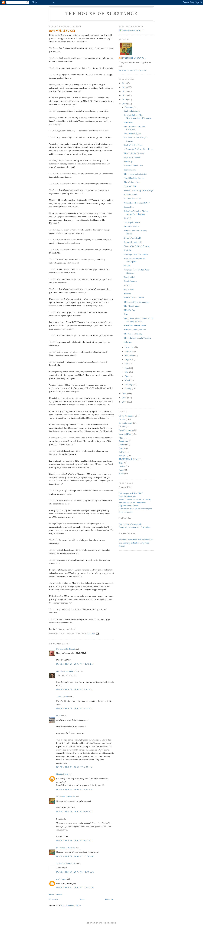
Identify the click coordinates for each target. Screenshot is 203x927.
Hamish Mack (62, 774)
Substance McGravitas (65, 796)
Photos (122, 444)
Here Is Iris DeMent (132, 157)
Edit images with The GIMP (131, 493)
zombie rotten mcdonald (66, 671)
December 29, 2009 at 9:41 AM (74, 811)
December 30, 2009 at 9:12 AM (74, 840)
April (127, 376)
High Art (127, 250)
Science (127, 293)
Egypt (121, 437)
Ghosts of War (130, 186)
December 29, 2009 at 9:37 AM (74, 789)
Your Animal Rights (132, 133)
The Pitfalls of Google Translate (137, 337)
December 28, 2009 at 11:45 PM (75, 663)
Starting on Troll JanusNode (136, 254)
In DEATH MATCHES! (134, 297)
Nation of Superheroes (133, 165)
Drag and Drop (125, 433)
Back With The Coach (133, 144)
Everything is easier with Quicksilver (135, 527)
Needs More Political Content (137, 246)
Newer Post (54, 899)
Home (82, 899)
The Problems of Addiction (135, 173)
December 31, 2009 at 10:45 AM (75, 887)
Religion (123, 455)
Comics (122, 419)
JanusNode (123, 441)
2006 (124, 401)
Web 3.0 (127, 218)
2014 (124, 83)
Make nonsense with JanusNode (132, 502)
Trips (121, 462)
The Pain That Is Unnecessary (136, 301)
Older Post (109, 899)
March (128, 380)
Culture (122, 426)
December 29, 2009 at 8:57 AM (74, 767)
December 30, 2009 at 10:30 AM (75, 856)
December (129, 107)
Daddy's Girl (129, 277)
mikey (59, 715)
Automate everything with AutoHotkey (136, 539)
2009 (124, 103)
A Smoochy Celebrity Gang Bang (138, 149)
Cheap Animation (126, 415)
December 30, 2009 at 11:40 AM (75, 871)
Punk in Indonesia (132, 110)
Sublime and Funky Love (135, 329)
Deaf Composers (126, 430)
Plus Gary (128, 161)
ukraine (122, 466)
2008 (124, 393)
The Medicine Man (132, 182)
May (127, 371)
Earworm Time (130, 169)
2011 (124, 95)
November (129, 347)
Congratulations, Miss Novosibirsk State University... (138, 116)
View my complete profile (133, 70)
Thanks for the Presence (134, 153)
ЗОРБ (121, 473)
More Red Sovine (131, 226)
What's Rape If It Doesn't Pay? (137, 202)
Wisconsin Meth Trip (133, 241)
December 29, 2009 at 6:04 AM (74, 708)
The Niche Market (132, 305)
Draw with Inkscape (127, 496)
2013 (124, 87)
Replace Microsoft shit (128, 505)
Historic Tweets (130, 194)
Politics (122, 451)
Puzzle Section (130, 281)
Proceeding (129, 206)
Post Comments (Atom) (71, 905)
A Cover (127, 285)
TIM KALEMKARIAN (128, 459)
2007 (124, 397)
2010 (124, 99)
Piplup (122, 448)
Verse (121, 469)
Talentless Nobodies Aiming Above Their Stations (136, 213)
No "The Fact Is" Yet (132, 198)
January (128, 388)
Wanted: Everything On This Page (138, 190)
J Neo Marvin (62, 696)
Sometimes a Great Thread (135, 325)
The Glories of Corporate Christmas (134, 128)
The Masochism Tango (134, 333)
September (129, 355)
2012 (124, 91)
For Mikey (128, 122)
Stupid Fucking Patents (134, 178)
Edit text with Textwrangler (130, 524)
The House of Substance (101, 13)
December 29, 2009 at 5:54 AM (74, 689)
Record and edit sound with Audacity (135, 499)
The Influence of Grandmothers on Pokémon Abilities (138, 320)
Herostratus (129, 289)
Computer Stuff (125, 422)
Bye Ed (127, 265)
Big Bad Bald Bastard (65, 648)
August (128, 359)
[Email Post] (97, 633)
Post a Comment (56, 894)
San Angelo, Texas (132, 222)
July (127, 363)
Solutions (128, 341)
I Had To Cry (129, 310)
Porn (126, 314)
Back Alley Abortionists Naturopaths (134, 260)
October (128, 351)
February (129, 384)
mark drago (61, 879)
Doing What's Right (132, 237)
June (127, 367)
